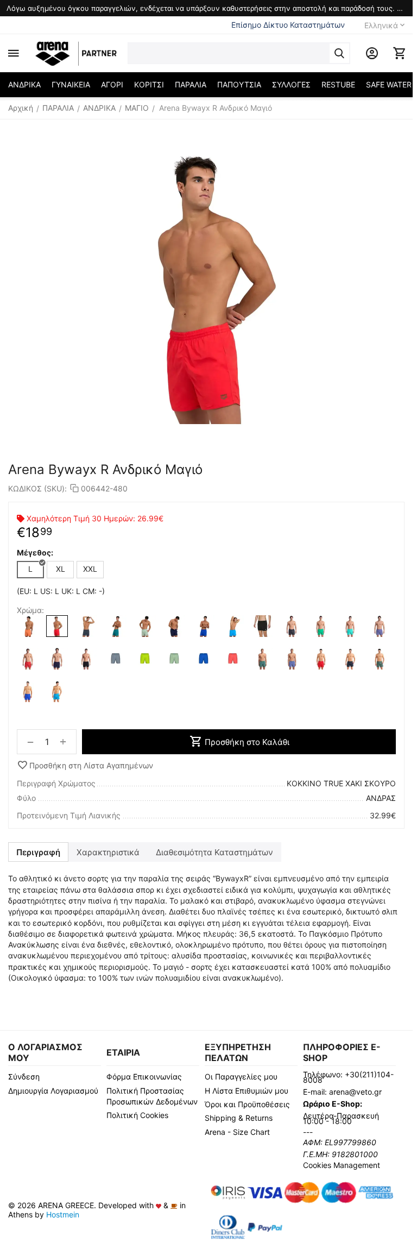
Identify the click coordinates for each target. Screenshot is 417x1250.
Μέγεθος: (35, 552)
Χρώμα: (30, 610)
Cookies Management (341, 1165)
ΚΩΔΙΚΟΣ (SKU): (37, 488)
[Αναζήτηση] (339, 53)
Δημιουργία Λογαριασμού (53, 1090)
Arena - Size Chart (237, 1132)
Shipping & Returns (239, 1117)
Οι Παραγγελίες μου (241, 1076)
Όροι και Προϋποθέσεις (247, 1104)
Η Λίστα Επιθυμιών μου (246, 1090)
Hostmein (62, 1214)
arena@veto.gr (355, 1091)
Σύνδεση (24, 1076)
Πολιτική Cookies (137, 1115)
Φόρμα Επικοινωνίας (144, 1076)
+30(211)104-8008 (348, 1077)
